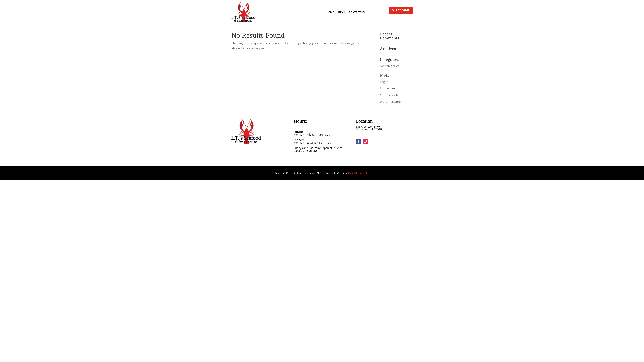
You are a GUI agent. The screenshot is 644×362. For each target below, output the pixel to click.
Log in (384, 82)
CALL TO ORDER (401, 10)
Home (330, 12)
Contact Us (357, 12)
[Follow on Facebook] (358, 141)
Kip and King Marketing (358, 173)
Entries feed (388, 88)
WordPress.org (390, 102)
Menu (341, 12)
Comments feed (391, 95)
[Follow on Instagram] (365, 141)
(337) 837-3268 (365, 134)
